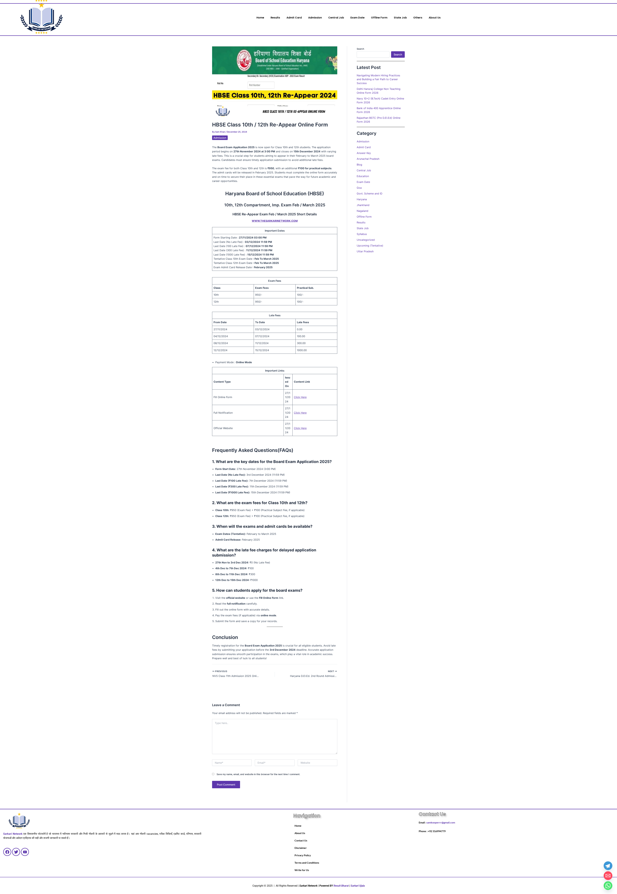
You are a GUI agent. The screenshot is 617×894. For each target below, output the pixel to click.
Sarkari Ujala (358, 885)
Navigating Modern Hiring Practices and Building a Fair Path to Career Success (378, 79)
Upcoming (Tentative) (370, 245)
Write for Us (302, 870)
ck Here (302, 428)
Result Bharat (341, 885)
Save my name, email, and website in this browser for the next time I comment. (258, 774)
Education (363, 176)
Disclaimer (301, 847)
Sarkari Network (12, 833)
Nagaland (362, 210)
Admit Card (294, 17)
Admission (315, 17)
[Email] (608, 875)
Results (275, 17)
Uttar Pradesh (365, 251)
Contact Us (301, 840)
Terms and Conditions (307, 862)
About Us (435, 17)
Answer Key (364, 153)
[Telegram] (608, 865)
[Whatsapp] (608, 885)
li (296, 428)
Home (260, 17)
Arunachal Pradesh (368, 158)
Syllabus (362, 234)
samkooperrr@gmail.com (440, 822)
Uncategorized (366, 239)
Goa (359, 187)
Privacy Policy (303, 855)
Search (360, 48)
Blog (359, 164)
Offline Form (379, 17)
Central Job (336, 17)
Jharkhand (363, 205)
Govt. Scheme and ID (369, 193)
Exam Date (357, 17)
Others (417, 17)
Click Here (300, 397)
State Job (400, 17)
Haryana (362, 199)
